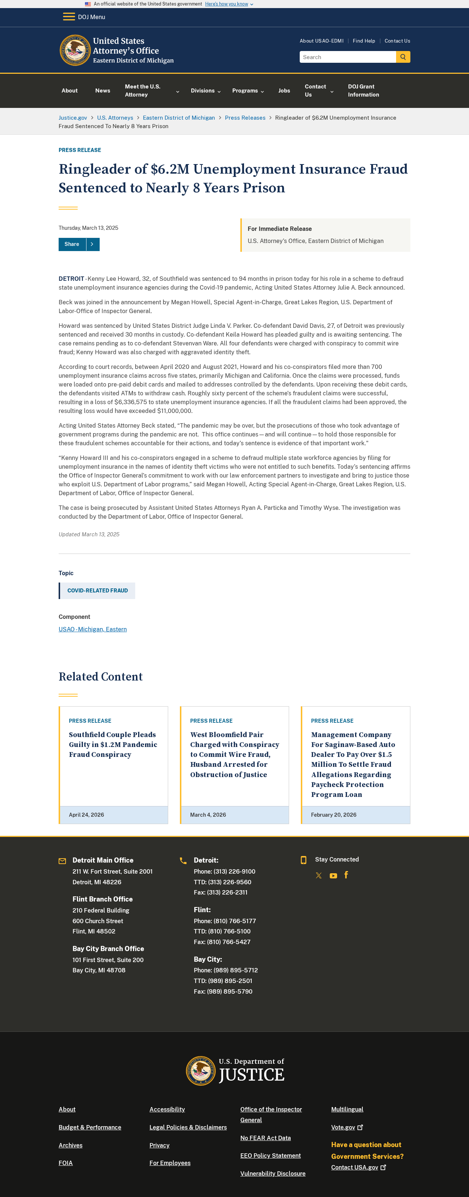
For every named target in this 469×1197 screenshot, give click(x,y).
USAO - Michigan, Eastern (93, 629)
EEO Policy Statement (270, 1155)
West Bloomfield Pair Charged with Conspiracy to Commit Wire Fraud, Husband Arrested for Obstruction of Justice (234, 755)
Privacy (159, 1145)
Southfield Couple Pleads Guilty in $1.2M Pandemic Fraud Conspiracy (113, 745)
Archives (70, 1145)
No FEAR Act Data (265, 1138)
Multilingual (347, 1109)
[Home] (118, 64)
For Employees (170, 1163)
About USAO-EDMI (322, 41)
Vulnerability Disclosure (273, 1173)
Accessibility (167, 1109)
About (67, 1109)
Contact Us (397, 41)
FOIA (66, 1163)
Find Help (364, 41)
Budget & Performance (90, 1127)
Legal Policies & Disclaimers (188, 1127)
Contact (354, 1167)
